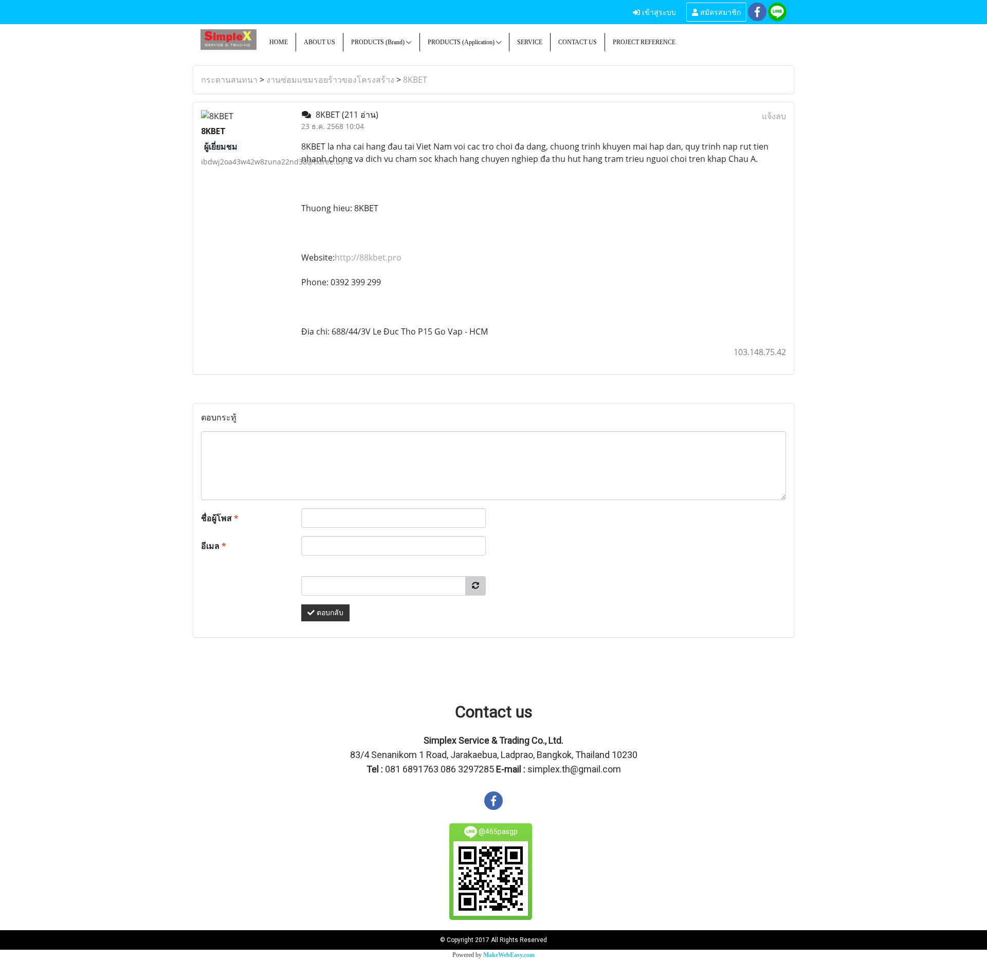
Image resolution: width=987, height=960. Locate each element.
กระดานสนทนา (229, 79)
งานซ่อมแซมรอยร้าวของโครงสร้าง (330, 79)
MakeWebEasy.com (509, 954)
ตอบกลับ (329, 613)
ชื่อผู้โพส (220, 518)
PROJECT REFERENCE (644, 42)
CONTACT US (577, 42)
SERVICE (529, 42)
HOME (278, 42)
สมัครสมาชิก (719, 11)
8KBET (415, 79)
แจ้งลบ (774, 116)
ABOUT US (319, 42)
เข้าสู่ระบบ (658, 11)
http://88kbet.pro (368, 257)
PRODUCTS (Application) (462, 42)
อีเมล (213, 545)
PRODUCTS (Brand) (378, 42)
